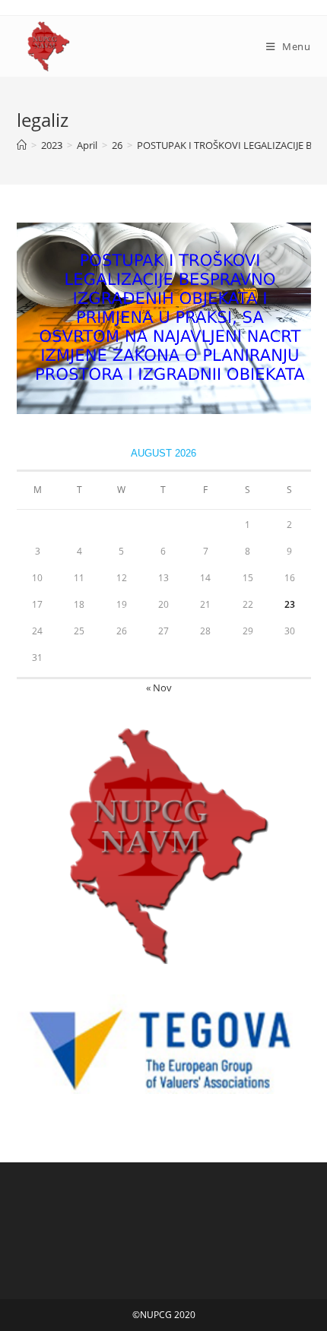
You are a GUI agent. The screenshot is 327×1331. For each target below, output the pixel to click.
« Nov (159, 687)
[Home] (22, 145)
